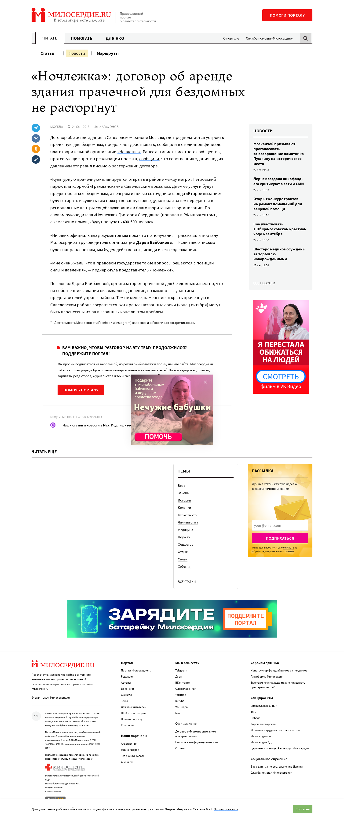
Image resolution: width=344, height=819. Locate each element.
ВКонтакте (182, 683)
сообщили (149, 158)
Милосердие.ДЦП (262, 742)
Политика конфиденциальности (196, 742)
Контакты (127, 725)
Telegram (181, 670)
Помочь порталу (81, 390)
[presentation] (280, 525)
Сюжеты (126, 695)
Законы (183, 493)
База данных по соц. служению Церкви (277, 766)
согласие (288, 547)
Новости (77, 53)
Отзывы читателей (133, 707)
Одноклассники (185, 689)
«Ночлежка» (129, 151)
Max (177, 713)
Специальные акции (264, 706)
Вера (181, 485)
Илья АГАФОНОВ (106, 126)
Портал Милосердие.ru (136, 670)
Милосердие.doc (261, 736)
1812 (253, 712)
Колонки (184, 507)
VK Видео (181, 707)
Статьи (47, 53)
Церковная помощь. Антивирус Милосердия (280, 748)
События (184, 566)
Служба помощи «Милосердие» (269, 38)
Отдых (183, 551)
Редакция (127, 676)
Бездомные (58, 417)
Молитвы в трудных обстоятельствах (275, 730)
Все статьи (187, 581)
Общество (185, 544)
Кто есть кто (187, 515)
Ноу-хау (184, 537)
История (184, 500)
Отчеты (180, 748)
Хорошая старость (263, 724)
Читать (49, 38)
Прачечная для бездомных (84, 417)
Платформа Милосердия (267, 676)
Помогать (81, 38)
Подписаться (280, 538)
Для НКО (115, 38)
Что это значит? (226, 809)
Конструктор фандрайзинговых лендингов (279, 670)
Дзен (178, 676)
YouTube (180, 695)
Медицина (185, 529)
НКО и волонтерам (133, 713)
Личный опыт (188, 522)
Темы (124, 701)
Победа (255, 718)
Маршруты (108, 53)
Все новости (264, 283)
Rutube (179, 701)
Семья (182, 559)
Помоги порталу (287, 15)
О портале (231, 38)
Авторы (126, 683)
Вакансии (127, 689)
